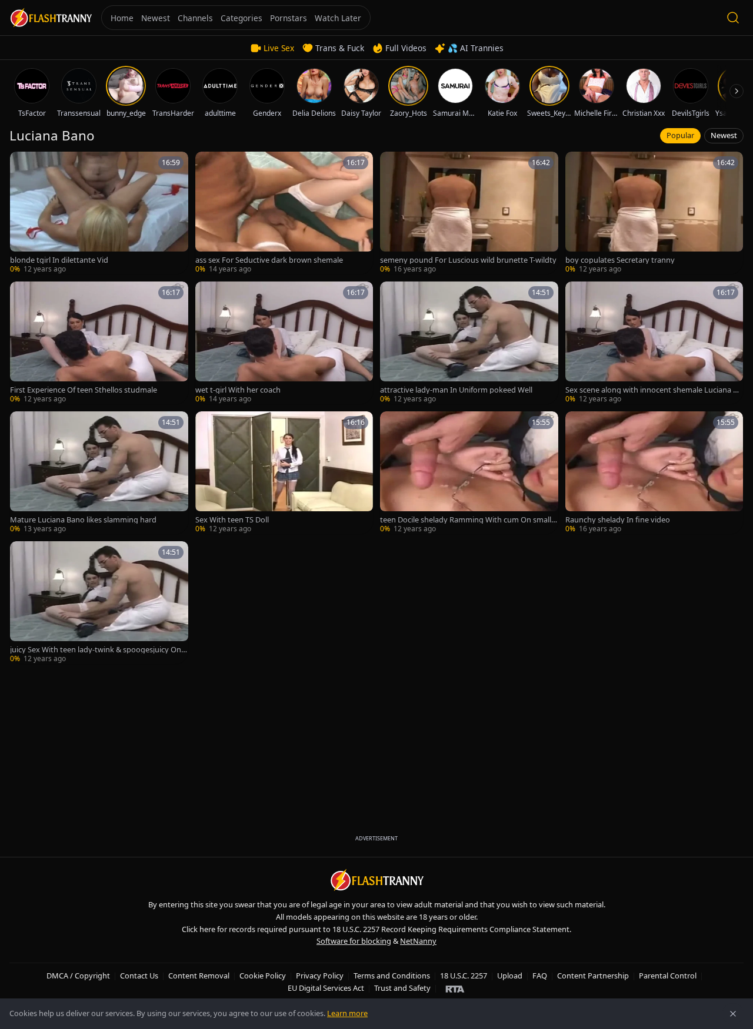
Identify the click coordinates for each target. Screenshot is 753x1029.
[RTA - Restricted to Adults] (455, 988)
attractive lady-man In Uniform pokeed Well (456, 390)
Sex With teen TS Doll (232, 520)
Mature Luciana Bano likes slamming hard (83, 520)
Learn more (347, 1013)
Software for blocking (353, 941)
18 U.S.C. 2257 (463, 975)
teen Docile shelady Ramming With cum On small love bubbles (467, 520)
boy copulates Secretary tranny (620, 260)
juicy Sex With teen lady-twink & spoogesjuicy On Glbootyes (95, 649)
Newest (724, 135)
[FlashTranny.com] (50, 18)
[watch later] (23, 164)
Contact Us (139, 975)
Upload (509, 975)
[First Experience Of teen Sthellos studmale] (99, 342)
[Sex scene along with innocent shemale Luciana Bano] (654, 342)
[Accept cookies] (733, 1013)
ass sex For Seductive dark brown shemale (269, 260)
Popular (680, 135)
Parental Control (668, 975)
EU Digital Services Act (326, 988)
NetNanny (418, 941)
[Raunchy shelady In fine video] (654, 472)
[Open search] (733, 17)
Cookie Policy (262, 975)
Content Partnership (593, 975)
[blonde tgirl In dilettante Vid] (99, 213)
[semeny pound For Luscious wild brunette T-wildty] (469, 213)
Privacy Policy (320, 975)
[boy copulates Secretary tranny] (654, 213)
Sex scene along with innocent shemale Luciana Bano (653, 390)
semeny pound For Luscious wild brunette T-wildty (468, 260)
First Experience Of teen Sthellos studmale (83, 390)
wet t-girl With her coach (238, 390)
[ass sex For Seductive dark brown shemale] (284, 213)
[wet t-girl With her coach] (284, 342)
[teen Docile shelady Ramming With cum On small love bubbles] (469, 472)
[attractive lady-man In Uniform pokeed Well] (469, 342)
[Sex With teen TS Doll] (284, 472)
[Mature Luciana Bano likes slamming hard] (99, 472)
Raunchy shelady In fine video (617, 520)
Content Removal (198, 975)
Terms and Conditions (392, 975)
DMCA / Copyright (78, 975)
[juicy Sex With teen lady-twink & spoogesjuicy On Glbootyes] (99, 602)
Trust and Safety (402, 988)
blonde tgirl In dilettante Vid (59, 260)
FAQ (539, 975)
